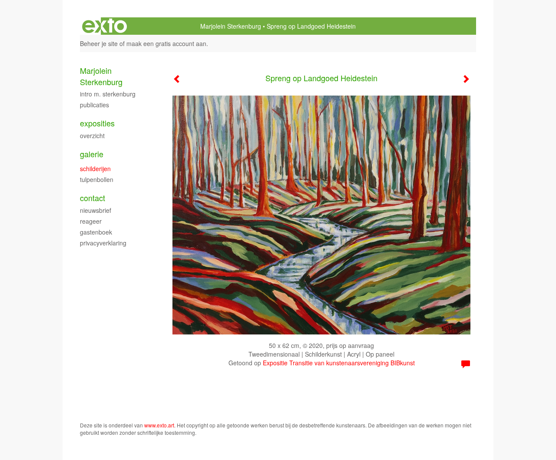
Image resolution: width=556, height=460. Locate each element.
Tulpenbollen (96, 179)
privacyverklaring (103, 242)
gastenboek (96, 232)
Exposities (97, 123)
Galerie (91, 154)
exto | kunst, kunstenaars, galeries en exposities (104, 26)
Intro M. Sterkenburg (108, 93)
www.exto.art (159, 425)
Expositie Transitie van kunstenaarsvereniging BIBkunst (339, 362)
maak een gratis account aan (166, 43)
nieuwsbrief (95, 210)
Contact (92, 197)
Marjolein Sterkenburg (230, 26)
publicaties (94, 104)
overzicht (92, 135)
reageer (91, 221)
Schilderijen (95, 168)
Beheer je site (99, 43)
